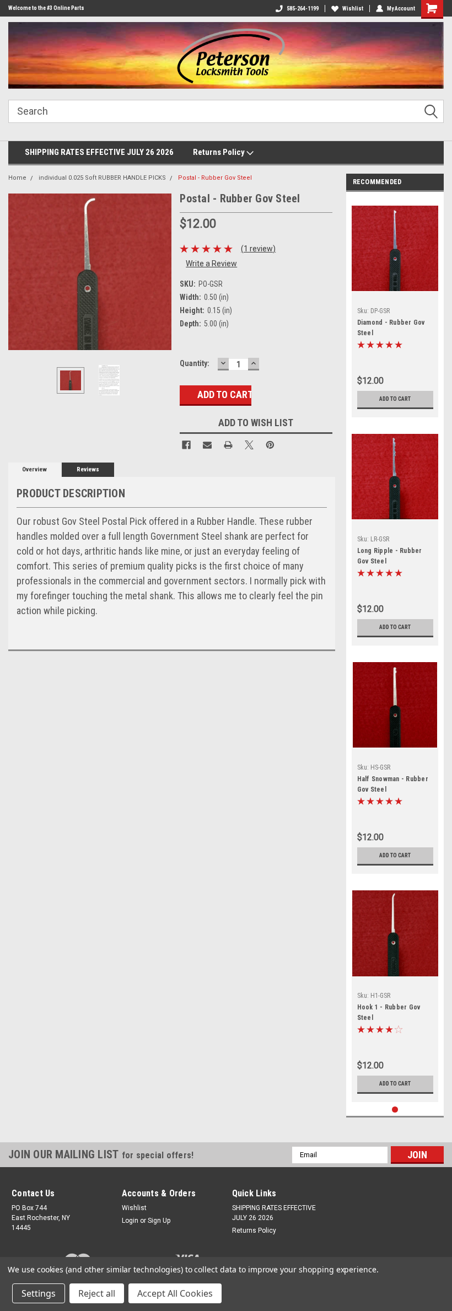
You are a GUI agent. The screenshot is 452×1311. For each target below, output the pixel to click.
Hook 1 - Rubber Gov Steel (389, 1012)
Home (17, 177)
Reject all (96, 1293)
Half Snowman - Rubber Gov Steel (392, 784)
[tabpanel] (395, 307)
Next (160, 272)
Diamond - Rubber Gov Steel (391, 328)
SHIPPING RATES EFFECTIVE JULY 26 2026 (99, 152)
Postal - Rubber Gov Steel (215, 177)
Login (130, 1220)
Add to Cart (395, 399)
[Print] (228, 444)
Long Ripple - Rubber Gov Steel (389, 556)
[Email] (207, 444)
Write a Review (211, 263)
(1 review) (258, 248)
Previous (19, 272)
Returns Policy (219, 152)
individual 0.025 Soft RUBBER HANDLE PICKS (102, 177)
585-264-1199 (303, 9)
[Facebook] (186, 444)
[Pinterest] (270, 444)
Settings (38, 1293)
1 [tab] (395, 1109)
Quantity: (194, 363)
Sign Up (159, 1220)
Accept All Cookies (175, 1293)
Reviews (88, 469)
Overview (34, 469)
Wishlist (352, 9)
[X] (249, 444)
